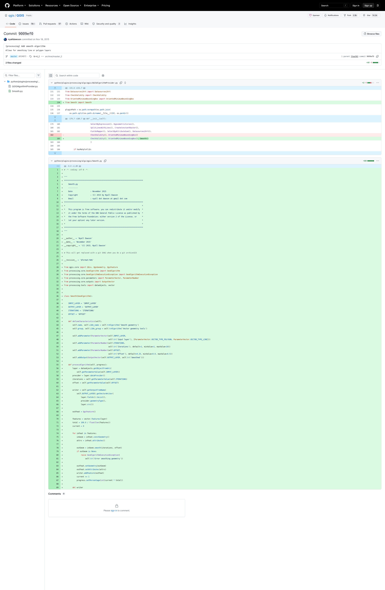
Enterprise (90, 5)
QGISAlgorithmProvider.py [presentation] (25, 86)
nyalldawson (14, 39)
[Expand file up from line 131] (55, 88)
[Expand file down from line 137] (55, 117)
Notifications (333, 15)
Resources (51, 5)
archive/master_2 (53, 56)
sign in (114, 510)
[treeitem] (22, 86)
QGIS (20, 15)
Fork (352, 15)
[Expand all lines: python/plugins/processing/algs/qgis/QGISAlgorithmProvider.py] (125, 83)
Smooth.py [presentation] (17, 91)
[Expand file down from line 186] (55, 153)
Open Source (71, 5)
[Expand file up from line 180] (55, 120)
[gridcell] (214, 88)
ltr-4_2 (37, 56)
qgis (11, 15)
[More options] (377, 82)
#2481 (22, 56)
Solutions (34, 5)
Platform (18, 5)
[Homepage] (7, 5)
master (14, 56)
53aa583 (354, 56)
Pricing (106, 5)
